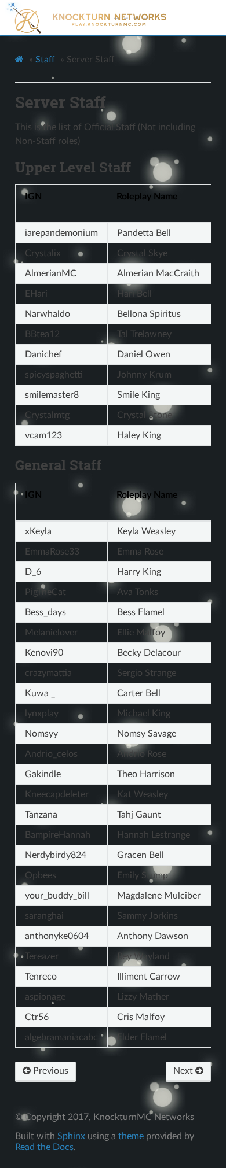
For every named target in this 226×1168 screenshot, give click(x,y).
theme (131, 1136)
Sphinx (71, 1136)
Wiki (126, 18)
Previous (49, 1070)
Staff (45, 59)
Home (116, 18)
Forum (135, 18)
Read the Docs (44, 1147)
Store (145, 18)
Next (184, 1070)
